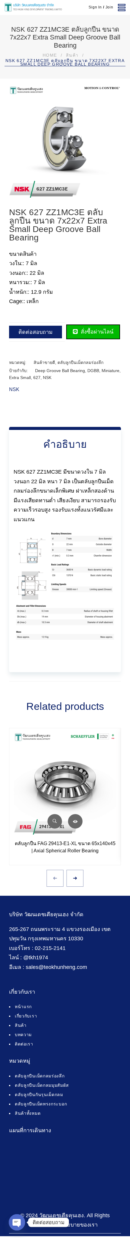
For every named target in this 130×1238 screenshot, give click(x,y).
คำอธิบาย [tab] (65, 444)
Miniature (110, 370)
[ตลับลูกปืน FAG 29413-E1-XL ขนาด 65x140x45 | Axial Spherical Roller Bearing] (65, 784)
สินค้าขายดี (44, 362)
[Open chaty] (17, 1222)
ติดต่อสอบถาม (35, 332)
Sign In (95, 7)
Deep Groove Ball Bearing (60, 370)
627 (37, 377)
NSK (47, 377)
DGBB (93, 370)
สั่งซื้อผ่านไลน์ (96, 332)
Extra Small (20, 377)
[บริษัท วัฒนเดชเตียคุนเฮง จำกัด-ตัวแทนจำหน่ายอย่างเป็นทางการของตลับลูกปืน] (33, 7)
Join (109, 7)
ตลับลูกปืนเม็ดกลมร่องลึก (80, 362)
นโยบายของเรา (79, 1225)
